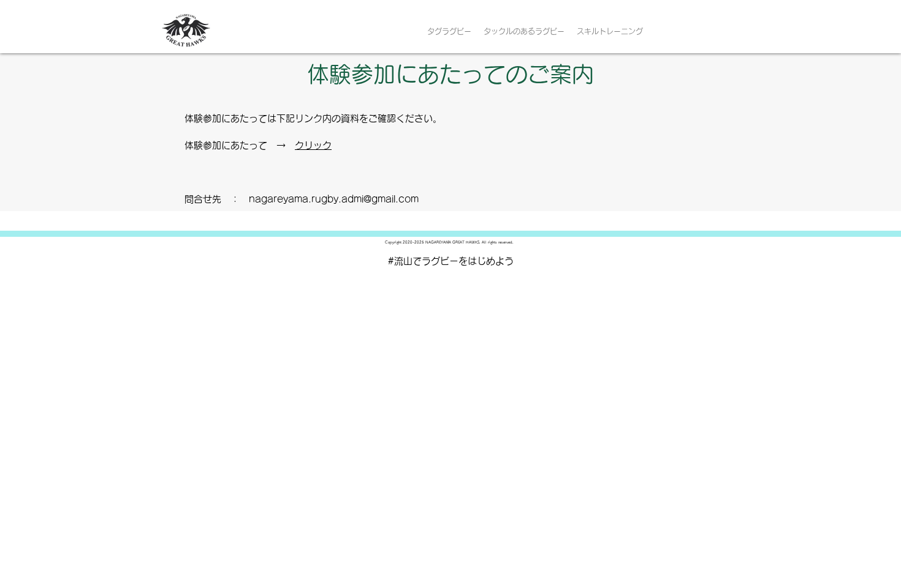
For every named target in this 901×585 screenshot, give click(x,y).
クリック (313, 145)
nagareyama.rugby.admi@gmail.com (334, 199)
